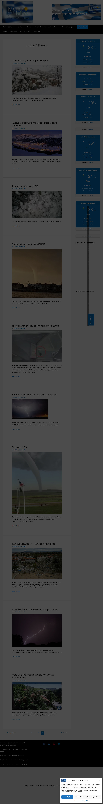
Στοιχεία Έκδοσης (86, 800)
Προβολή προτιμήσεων (93, 797)
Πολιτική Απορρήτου (77, 800)
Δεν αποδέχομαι (79, 797)
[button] (100, 780)
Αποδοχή (67, 797)
